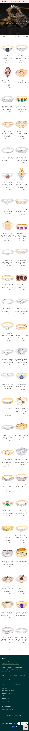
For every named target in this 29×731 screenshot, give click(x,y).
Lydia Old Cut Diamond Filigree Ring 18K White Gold (21, 159)
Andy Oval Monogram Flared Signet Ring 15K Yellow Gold (21, 82)
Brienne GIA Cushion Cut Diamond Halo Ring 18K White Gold (21, 461)
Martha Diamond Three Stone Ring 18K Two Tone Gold (21, 512)
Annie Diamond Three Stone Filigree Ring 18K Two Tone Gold (21, 486)
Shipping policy (6, 698)
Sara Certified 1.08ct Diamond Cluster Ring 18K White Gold (21, 361)
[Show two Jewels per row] (27, 36)
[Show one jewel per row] (24, 36)
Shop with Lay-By (6, 706)
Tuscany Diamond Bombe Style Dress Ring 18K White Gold (7, 563)
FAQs (3, 696)
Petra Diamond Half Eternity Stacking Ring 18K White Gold (21, 639)
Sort (16, 36)
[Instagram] (5, 680)
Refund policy (5, 701)
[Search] (24, 6)
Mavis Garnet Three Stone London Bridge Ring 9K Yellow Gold (21, 286)
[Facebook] (2, 680)
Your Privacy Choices (7, 709)
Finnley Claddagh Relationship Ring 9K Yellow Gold (21, 435)
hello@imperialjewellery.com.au (10, 664)
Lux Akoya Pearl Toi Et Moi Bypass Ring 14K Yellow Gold (21, 410)
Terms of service (6, 704)
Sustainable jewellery (7, 693)
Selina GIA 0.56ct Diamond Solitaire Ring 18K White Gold (7, 361)
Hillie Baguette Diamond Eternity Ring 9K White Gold (7, 639)
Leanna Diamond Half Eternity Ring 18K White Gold (7, 108)
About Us (4, 688)
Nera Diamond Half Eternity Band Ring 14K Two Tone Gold (7, 286)
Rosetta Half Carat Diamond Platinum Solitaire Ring (7, 384)
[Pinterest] (9, 680)
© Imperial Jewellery (14, 715)
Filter (5, 36)
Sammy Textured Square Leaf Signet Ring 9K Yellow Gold (7, 614)
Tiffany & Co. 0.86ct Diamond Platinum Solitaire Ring (7, 209)
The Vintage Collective (8, 691)
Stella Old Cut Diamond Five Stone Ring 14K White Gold (21, 310)
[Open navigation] (2, 6)
